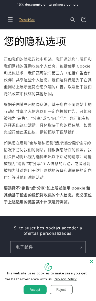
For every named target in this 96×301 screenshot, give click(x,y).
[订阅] (80, 247)
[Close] (91, 261)
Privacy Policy (65, 279)
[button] (10, 19)
